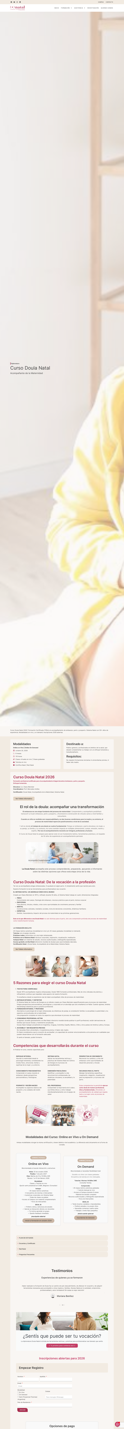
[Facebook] (11, 2)
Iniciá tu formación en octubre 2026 (38, 1221)
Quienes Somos (107, 8)
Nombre (21, 1376)
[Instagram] (17, 2)
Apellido (43, 1376)
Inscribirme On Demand (85, 1218)
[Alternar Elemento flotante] (117, 1424)
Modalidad (21, 1390)
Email (20, 1383)
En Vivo (21, 1392)
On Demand (23, 1395)
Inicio (56, 8)
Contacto (109, 2)
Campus (101, 2)
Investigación (93, 8)
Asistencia (78, 8)
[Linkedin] (20, 2)
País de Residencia (24, 1402)
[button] (19, 1293)
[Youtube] (14, 2)
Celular (47, 1391)
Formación (65, 8)
